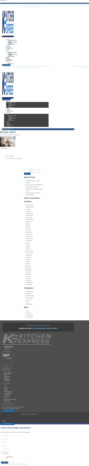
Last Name (3, 439)
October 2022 (29, 240)
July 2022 (28, 242)
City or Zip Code (4, 448)
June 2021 (28, 261)
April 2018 (28, 278)
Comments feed (29, 315)
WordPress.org (29, 317)
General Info (28, 293)
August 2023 (28, 221)
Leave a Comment (3, 134)
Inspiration (8, 59)
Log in (27, 310)
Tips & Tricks (29, 299)
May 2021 (28, 263)
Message (3, 460)
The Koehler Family (12, 40)
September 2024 (29, 207)
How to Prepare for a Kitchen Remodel (34, 184)
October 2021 (29, 255)
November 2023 (29, 215)
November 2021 (29, 253)
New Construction (30, 297)
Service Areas (11, 44)
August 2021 (28, 257)
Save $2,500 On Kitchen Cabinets (29, 3)
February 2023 (29, 232)
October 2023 (29, 217)
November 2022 (29, 238)
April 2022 (28, 249)
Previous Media (3, 148)
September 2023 (29, 219)
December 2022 (29, 236)
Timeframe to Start (4, 451)
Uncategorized (29, 304)
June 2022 (28, 244)
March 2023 (28, 230)
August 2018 (28, 274)
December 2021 (29, 251)
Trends (27, 302)
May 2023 (28, 226)
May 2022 (28, 246)
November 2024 (29, 205)
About (8, 39)
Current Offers (9, 60)
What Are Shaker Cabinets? (32, 186)
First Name (3, 435)
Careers (10, 43)
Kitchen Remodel (29, 295)
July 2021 (28, 259)
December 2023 (29, 213)
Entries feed (28, 313)
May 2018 (28, 276)
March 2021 (28, 267)
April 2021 (28, 265)
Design (7, 57)
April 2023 (28, 228)
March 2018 (28, 280)
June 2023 (28, 223)
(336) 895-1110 (10, 63)
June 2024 (28, 209)
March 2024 (28, 211)
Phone (2, 445)
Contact (8, 49)
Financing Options (12, 42)
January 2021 (29, 270)
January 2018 (29, 284)
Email (2, 442)
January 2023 (29, 234)
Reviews (10, 41)
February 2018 (29, 282)
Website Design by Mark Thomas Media (29, 417)
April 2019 (28, 272)
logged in (12, 158)
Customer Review (30, 291)
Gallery (7, 58)
